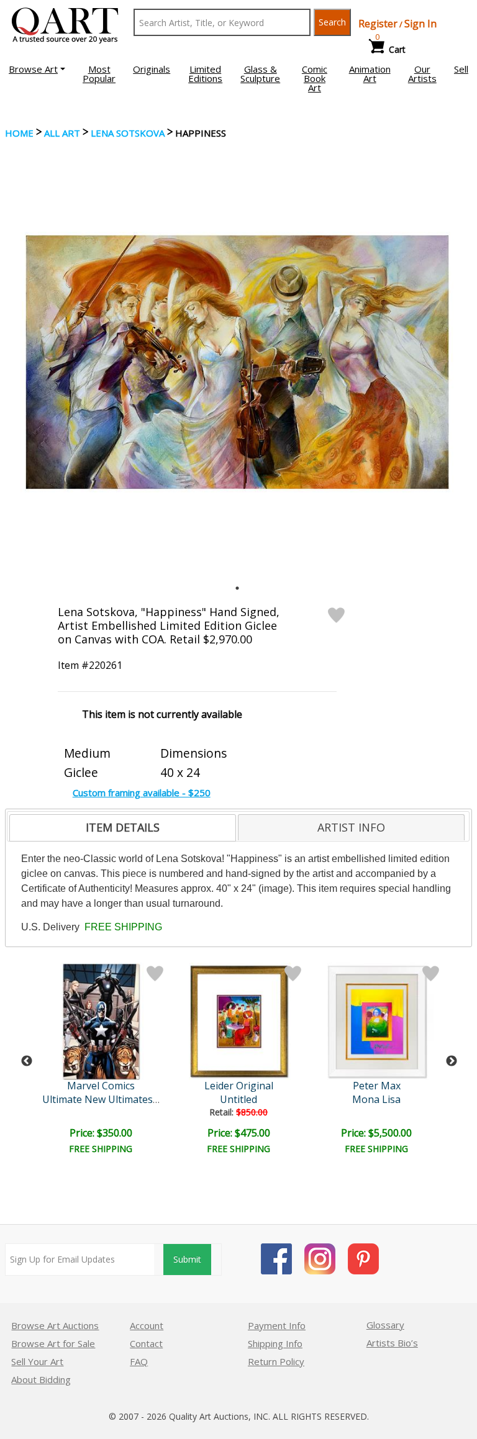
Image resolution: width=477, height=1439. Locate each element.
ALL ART (62, 133)
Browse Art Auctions (55, 1325)
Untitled (238, 1099)
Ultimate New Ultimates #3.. (107, 1099)
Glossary (385, 1325)
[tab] (122, 828)
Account (146, 1325)
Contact (146, 1343)
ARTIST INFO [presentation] (351, 827)
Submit (187, 1259)
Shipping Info (275, 1343)
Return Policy (276, 1361)
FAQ (139, 1361)
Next (451, 1061)
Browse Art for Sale (53, 1343)
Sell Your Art (37, 1361)
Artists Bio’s (392, 1343)
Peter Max (377, 1085)
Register (378, 23)
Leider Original (238, 1085)
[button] (37, 69)
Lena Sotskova (128, 133)
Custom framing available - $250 (142, 792)
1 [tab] (237, 588)
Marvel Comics (101, 1085)
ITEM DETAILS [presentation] (123, 827)
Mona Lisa (376, 1099)
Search (332, 22)
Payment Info (277, 1325)
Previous (26, 1061)
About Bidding (41, 1379)
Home (19, 133)
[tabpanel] (237, 362)
